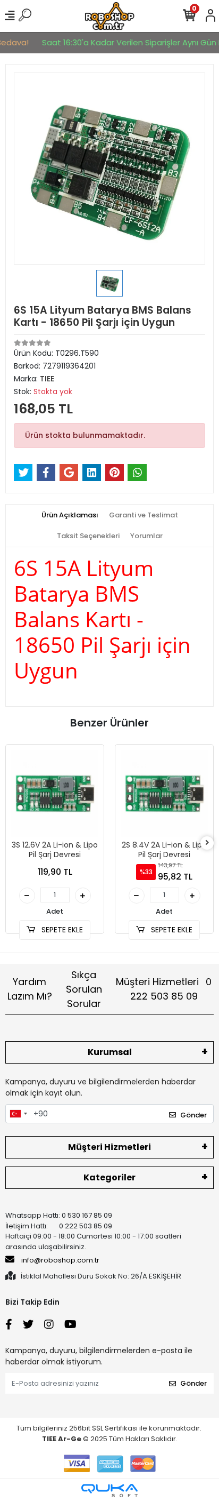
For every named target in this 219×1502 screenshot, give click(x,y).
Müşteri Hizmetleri (164, 989)
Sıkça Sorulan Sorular (84, 989)
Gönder (193, 1115)
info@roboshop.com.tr (60, 1260)
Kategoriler (109, 1177)
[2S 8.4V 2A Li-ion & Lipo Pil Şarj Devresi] (164, 793)
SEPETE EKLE (61, 929)
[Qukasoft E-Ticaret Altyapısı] (109, 1490)
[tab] (69, 515)
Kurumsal (110, 1052)
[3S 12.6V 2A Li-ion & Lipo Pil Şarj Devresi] (54, 793)
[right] (207, 843)
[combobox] (18, 1114)
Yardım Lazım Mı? (29, 989)
